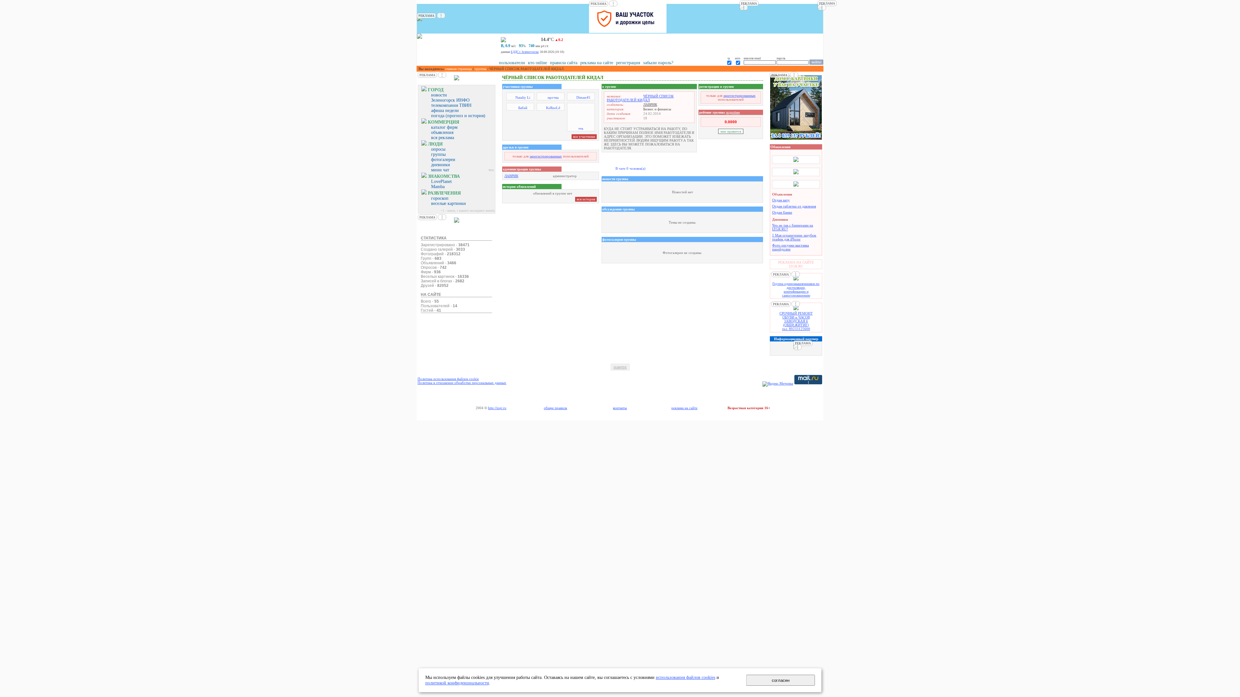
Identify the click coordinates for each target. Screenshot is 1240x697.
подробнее (733, 112)
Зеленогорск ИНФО (450, 100)
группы (480, 69)
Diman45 (583, 97)
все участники (584, 136)
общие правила (555, 408)
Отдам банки (782, 212)
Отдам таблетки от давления (794, 206)
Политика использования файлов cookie (448, 379)
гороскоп (440, 198)
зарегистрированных (546, 156)
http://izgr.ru (497, 408)
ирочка (553, 97)
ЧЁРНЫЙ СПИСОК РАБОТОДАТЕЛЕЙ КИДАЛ (640, 98)
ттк (580, 128)
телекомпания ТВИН (451, 105)
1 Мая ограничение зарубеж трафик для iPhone (794, 237)
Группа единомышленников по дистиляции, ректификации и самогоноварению (796, 289)
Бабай (522, 108)
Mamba (438, 186)
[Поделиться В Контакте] (818, 69)
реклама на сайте (596, 62)
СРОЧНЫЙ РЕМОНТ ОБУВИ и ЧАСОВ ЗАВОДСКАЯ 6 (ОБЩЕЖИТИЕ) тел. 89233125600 (796, 321)
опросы (438, 149)
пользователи (512, 62)
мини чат (440, 169)
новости (439, 95)
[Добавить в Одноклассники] (803, 69)
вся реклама (442, 137)
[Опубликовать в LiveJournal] (789, 69)
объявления (442, 132)
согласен (781, 680)
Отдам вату (781, 200)
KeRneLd (553, 108)
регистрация (628, 62)
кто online (537, 62)
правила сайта (563, 62)
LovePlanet (441, 181)
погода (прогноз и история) (458, 115)
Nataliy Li (522, 97)
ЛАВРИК (511, 176)
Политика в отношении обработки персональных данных (462, 383)
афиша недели (445, 110)
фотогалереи (443, 159)
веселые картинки (448, 203)
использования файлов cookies (685, 677)
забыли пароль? (658, 62)
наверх (620, 367)
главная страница (458, 69)
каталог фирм (444, 127)
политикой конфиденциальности (457, 682)
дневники (440, 164)
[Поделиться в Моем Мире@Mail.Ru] (796, 69)
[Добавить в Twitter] (810, 69)
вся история (586, 199)
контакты (620, 408)
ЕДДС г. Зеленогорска (525, 52)
